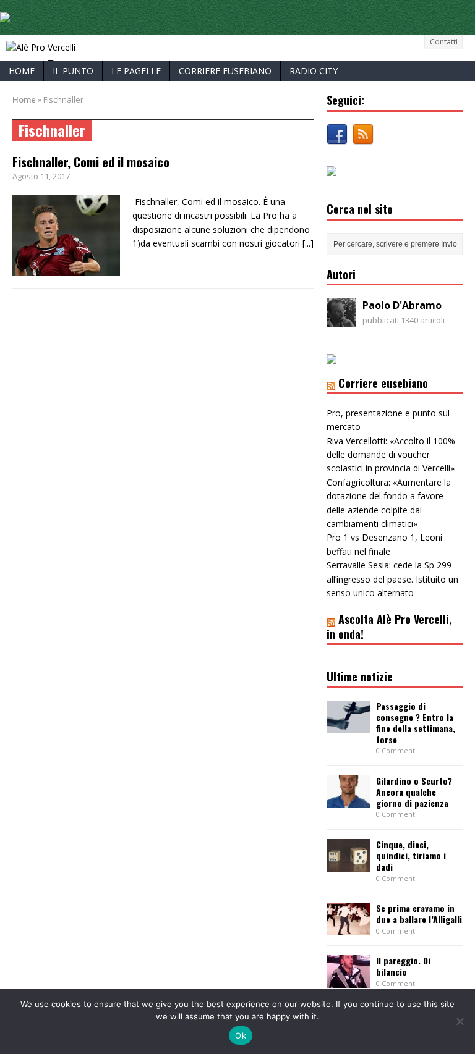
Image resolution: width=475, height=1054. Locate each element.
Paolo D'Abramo (402, 305)
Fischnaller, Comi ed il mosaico (90, 162)
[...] (308, 243)
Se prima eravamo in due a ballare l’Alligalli (419, 913)
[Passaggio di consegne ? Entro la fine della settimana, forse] (348, 725)
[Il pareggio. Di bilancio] (348, 981)
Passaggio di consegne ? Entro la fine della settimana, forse (415, 722)
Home (22, 71)
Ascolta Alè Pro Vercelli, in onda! (389, 626)
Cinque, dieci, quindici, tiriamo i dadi (411, 855)
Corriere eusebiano (225, 71)
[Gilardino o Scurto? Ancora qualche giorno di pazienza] (348, 801)
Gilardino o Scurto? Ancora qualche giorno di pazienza (414, 791)
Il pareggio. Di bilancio (403, 966)
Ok (240, 1035)
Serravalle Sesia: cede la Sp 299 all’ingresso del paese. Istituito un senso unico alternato (392, 579)
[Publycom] (5, 15)
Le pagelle (136, 71)
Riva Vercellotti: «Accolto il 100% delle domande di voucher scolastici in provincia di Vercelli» (391, 454)
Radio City (313, 71)
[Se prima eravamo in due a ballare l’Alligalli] (348, 928)
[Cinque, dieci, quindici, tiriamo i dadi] (348, 865)
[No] (459, 1021)
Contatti (444, 41)
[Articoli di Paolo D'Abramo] (341, 320)
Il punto (73, 71)
